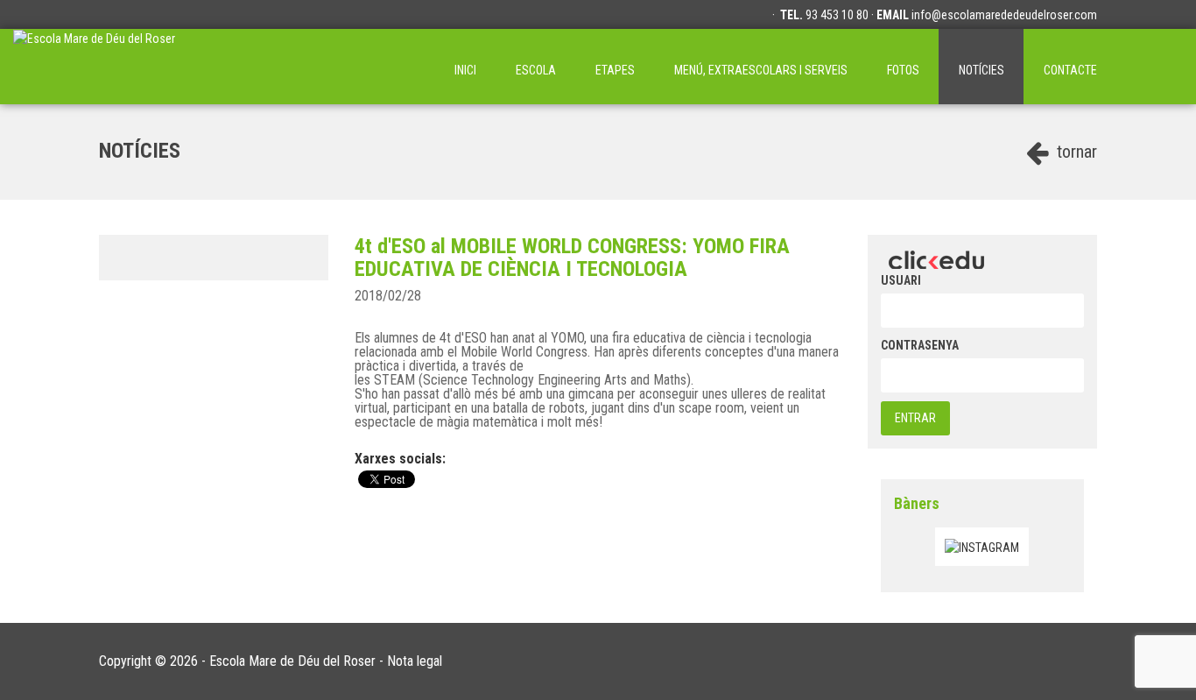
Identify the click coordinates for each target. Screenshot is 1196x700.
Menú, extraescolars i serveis (761, 70)
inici (465, 70)
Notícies (981, 70)
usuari (901, 280)
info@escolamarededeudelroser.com (1004, 15)
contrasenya (920, 345)
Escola (536, 70)
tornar (1074, 151)
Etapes (615, 70)
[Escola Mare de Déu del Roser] (94, 66)
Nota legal (414, 661)
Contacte (1070, 70)
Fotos (903, 70)
